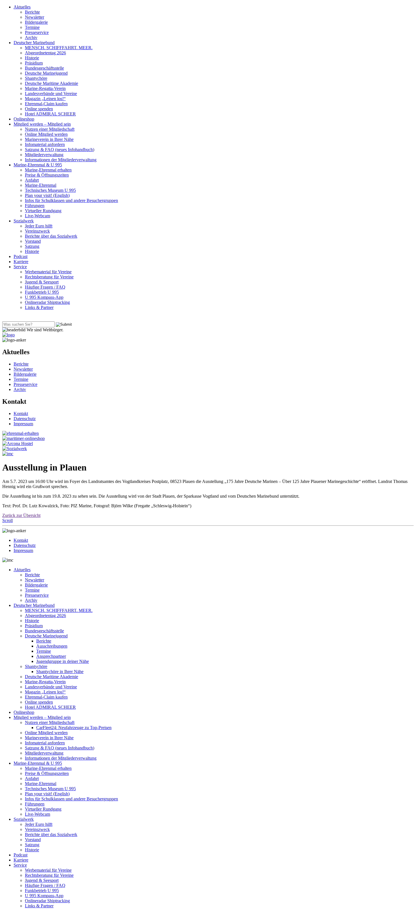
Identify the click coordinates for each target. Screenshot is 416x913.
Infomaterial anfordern (45, 144)
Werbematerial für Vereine (48, 271)
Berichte (32, 12)
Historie (32, 57)
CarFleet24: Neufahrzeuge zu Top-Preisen (73, 727)
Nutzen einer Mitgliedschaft (49, 129)
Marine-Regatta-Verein (45, 88)
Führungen (34, 205)
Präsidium (34, 63)
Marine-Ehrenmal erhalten (48, 169)
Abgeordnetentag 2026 (45, 52)
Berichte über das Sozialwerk (51, 236)
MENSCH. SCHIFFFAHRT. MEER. (59, 47)
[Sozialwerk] (14, 448)
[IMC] (7, 453)
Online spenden (39, 108)
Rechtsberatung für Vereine (49, 276)
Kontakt (21, 413)
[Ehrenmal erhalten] (20, 433)
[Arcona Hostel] (17, 443)
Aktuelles (22, 7)
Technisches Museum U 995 (50, 190)
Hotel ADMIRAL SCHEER (50, 113)
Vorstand (33, 241)
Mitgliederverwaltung (44, 154)
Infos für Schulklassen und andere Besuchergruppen (71, 200)
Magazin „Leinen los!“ (45, 98)
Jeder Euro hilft (38, 226)
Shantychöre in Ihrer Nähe (59, 671)
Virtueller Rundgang (43, 210)
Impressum (23, 423)
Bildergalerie (36, 22)
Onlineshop (24, 119)
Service (20, 266)
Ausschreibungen (51, 646)
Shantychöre (36, 78)
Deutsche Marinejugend (46, 73)
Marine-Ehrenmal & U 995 (38, 164)
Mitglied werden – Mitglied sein (42, 124)
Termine (32, 27)
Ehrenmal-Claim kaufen (46, 103)
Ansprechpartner (51, 656)
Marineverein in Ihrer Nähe (49, 139)
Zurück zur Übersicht (21, 515)
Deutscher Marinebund (34, 42)
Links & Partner (39, 307)
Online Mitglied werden (46, 134)
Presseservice (37, 32)
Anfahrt (32, 180)
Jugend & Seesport (42, 282)
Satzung (32, 246)
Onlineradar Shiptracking (47, 302)
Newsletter (34, 17)
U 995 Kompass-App (44, 297)
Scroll (7, 520)
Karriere (21, 261)
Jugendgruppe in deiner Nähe (62, 661)
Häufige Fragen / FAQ (45, 287)
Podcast (20, 256)
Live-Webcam (37, 215)
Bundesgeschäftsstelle (44, 68)
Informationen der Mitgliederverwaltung (61, 159)
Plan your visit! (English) (47, 195)
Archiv (31, 37)
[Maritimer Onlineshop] (23, 438)
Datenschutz (25, 418)
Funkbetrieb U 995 (42, 292)
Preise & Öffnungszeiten (47, 175)
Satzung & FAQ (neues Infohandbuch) (59, 149)
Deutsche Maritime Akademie (51, 83)
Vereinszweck (37, 231)
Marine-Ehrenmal (40, 185)
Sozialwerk (24, 220)
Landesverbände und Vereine (51, 93)
